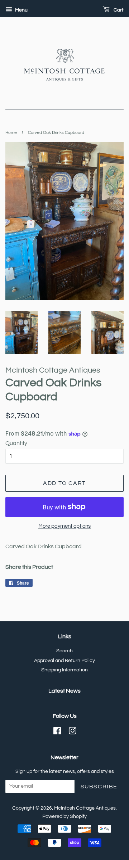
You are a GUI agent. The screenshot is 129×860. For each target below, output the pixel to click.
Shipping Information (64, 669)
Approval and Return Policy (64, 660)
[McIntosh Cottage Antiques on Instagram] (72, 732)
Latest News (64, 691)
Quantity (16, 443)
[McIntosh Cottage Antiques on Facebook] (57, 732)
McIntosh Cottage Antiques (85, 808)
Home (11, 132)
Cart (118, 10)
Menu (21, 10)
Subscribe (99, 786)
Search (64, 650)
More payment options (64, 526)
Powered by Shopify (64, 816)
